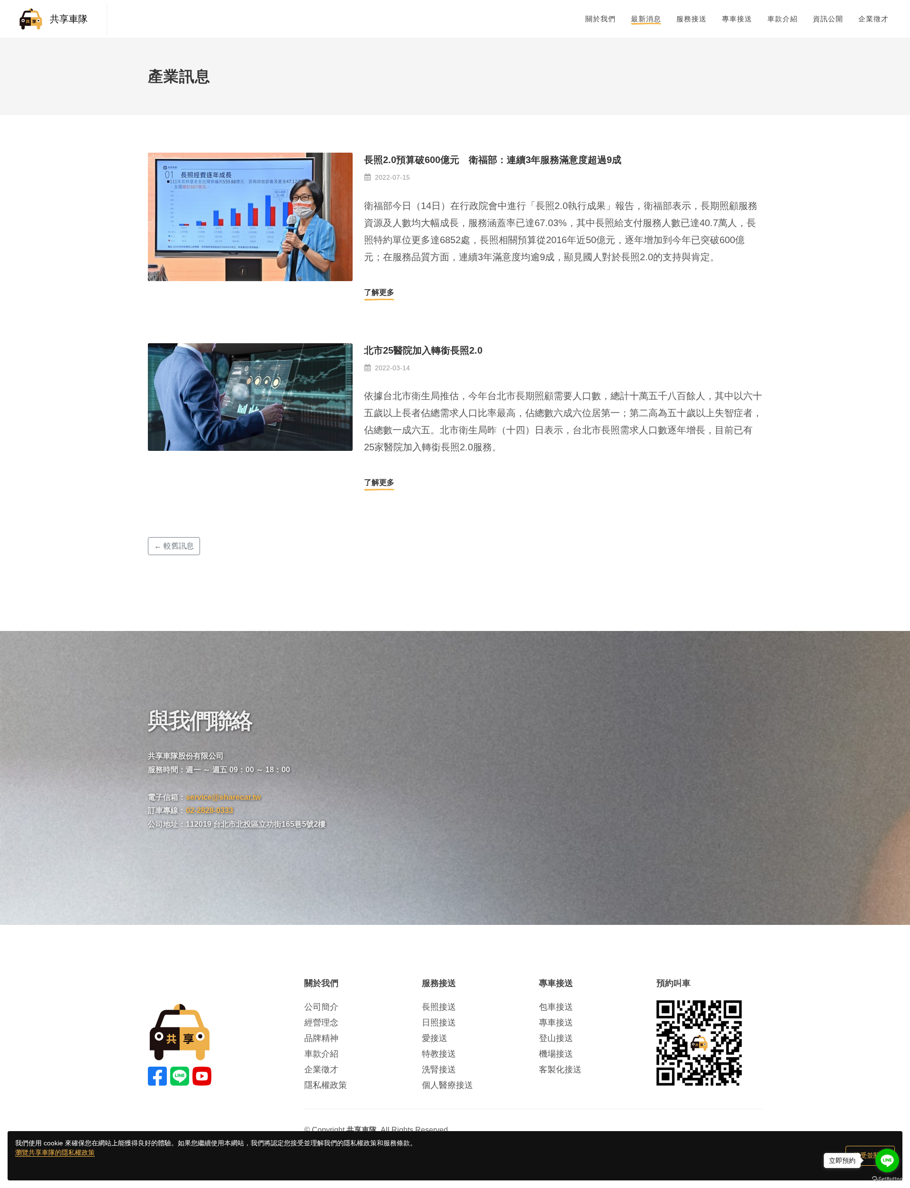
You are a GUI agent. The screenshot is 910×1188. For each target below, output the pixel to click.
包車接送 (556, 1007)
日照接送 (439, 1022)
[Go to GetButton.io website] (887, 1178)
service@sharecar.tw (223, 797)
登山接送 (556, 1038)
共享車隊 (69, 19)
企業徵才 (321, 1069)
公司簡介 (321, 1007)
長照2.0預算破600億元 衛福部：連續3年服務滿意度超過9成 (492, 160)
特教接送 (439, 1054)
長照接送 (439, 1007)
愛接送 (434, 1038)
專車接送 (556, 1022)
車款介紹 (321, 1054)
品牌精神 (321, 1038)
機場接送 (556, 1054)
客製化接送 (560, 1069)
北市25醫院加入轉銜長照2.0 (423, 350)
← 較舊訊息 (174, 546)
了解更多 (379, 292)
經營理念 (321, 1022)
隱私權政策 (325, 1085)
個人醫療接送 (447, 1085)
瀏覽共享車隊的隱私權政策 (55, 1152)
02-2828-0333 (209, 810)
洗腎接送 (439, 1069)
